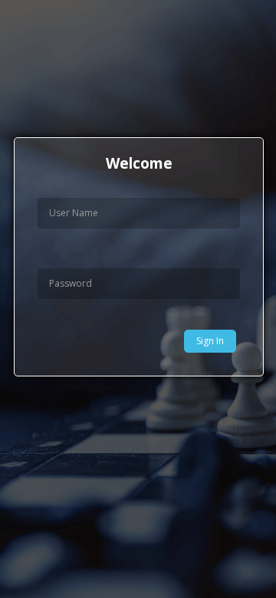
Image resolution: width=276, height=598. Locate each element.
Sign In (210, 340)
